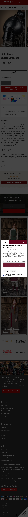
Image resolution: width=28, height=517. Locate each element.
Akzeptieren (20, 265)
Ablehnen (8, 265)
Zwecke (6, 271)
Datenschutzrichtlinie (7, 269)
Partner (13, 271)
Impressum (16, 269)
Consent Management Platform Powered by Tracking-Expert (13, 275)
